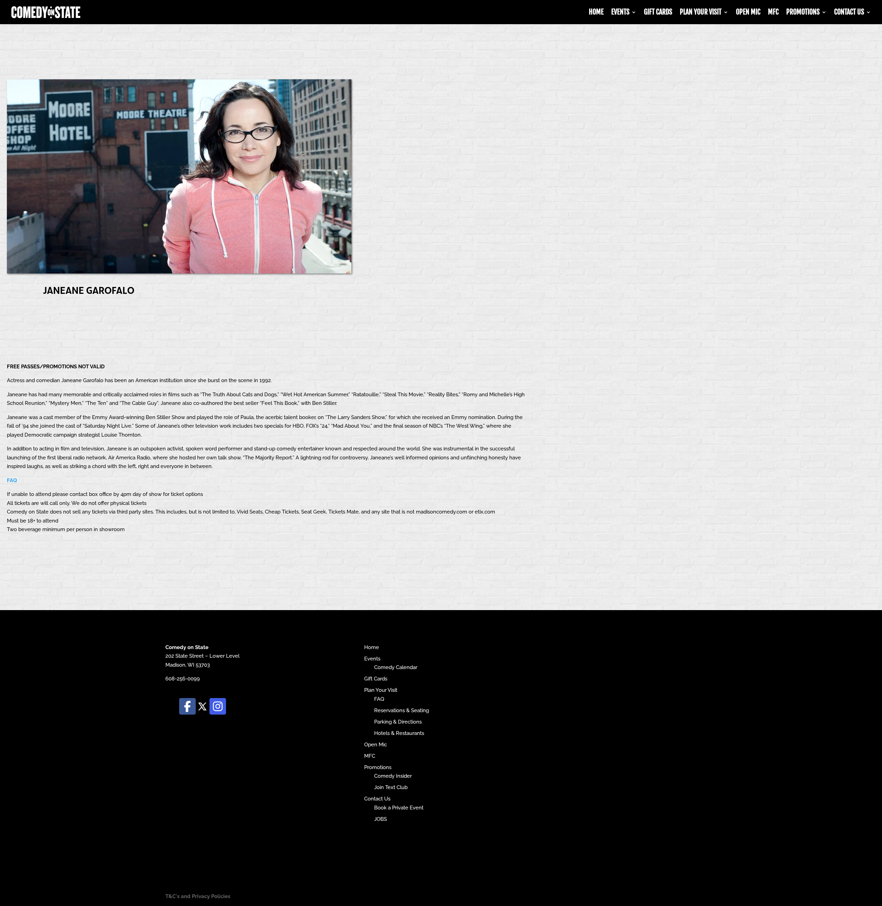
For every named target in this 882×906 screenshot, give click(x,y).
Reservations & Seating (401, 710)
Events (620, 13)
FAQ (12, 480)
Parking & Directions (398, 722)
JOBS (380, 819)
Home (596, 13)
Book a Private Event (398, 808)
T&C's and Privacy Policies (197, 896)
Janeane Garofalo (88, 289)
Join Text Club (391, 787)
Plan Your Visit (700, 13)
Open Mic (748, 13)
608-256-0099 (182, 679)
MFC (773, 13)
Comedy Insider (393, 776)
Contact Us (849, 13)
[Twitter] (202, 706)
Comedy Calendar (395, 667)
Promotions (803, 13)
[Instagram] (217, 706)
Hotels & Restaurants (399, 733)
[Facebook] (187, 706)
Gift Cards (658, 13)
